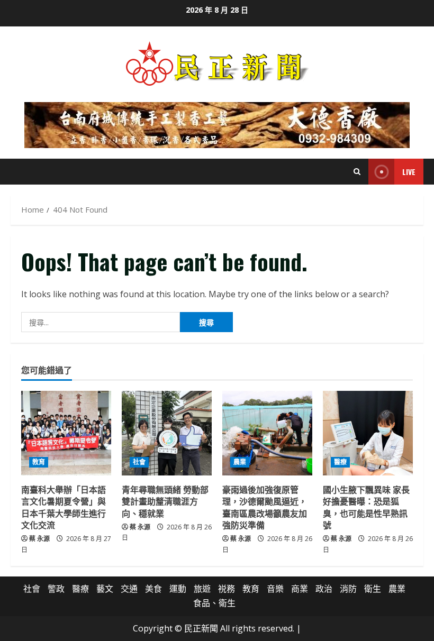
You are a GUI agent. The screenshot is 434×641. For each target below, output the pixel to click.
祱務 (226, 588)
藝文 (104, 588)
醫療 (340, 461)
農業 (239, 461)
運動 (177, 588)
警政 (56, 588)
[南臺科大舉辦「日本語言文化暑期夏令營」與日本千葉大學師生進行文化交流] (66, 433)
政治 (323, 588)
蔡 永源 (39, 538)
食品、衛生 (214, 603)
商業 (299, 588)
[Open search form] (357, 171)
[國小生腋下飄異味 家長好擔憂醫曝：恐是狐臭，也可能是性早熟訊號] (368, 433)
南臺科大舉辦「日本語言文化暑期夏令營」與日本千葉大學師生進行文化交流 (63, 507)
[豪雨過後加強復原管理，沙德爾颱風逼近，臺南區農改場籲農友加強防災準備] (267, 433)
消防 (348, 588)
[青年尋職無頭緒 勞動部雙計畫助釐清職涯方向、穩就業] (167, 433)
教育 (38, 461)
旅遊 (202, 588)
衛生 (372, 588)
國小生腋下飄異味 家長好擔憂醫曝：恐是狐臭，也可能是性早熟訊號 (366, 507)
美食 (153, 588)
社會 (139, 461)
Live (408, 171)
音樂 (275, 588)
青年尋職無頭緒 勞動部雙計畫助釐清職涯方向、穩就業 (165, 501)
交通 (129, 588)
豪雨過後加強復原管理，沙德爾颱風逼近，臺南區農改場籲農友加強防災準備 (264, 507)
